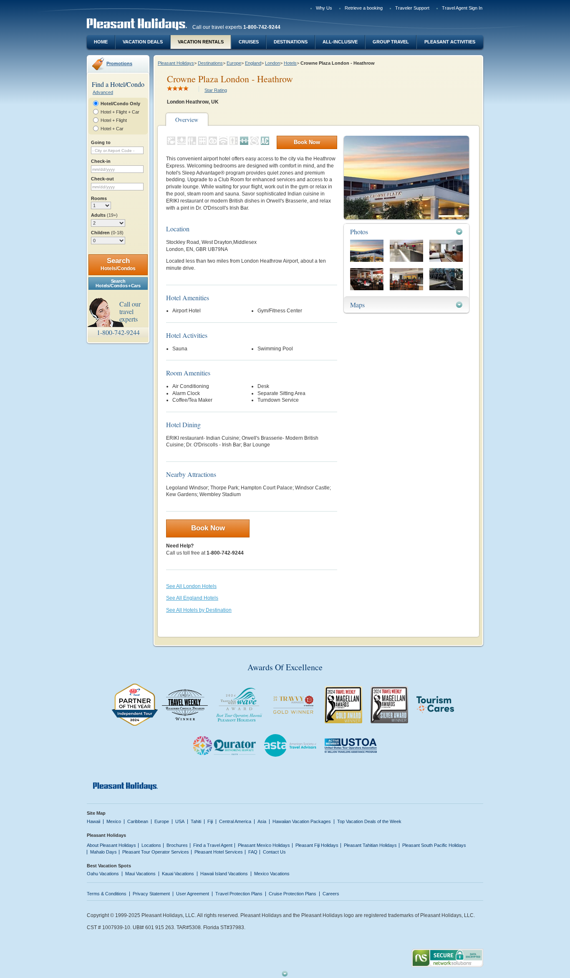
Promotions (119, 63)
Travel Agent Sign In (462, 7)
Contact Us (274, 851)
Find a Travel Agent (212, 845)
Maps (357, 304)
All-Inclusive (340, 41)
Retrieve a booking (364, 7)
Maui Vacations (140, 873)
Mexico (113, 821)
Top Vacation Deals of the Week (369, 821)
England (253, 63)
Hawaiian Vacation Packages (301, 821)
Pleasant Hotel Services (218, 851)
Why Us (324, 7)
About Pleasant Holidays (111, 845)
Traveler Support (412, 7)
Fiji (210, 821)
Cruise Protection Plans (292, 893)
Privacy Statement (151, 893)
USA (179, 821)
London (272, 63)
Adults (104, 215)
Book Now (307, 142)
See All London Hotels (191, 586)
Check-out (102, 178)
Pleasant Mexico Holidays (264, 845)
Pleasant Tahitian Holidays (370, 845)
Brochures (177, 845)
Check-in (101, 161)
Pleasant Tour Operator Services (155, 851)
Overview (186, 120)
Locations (151, 845)
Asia (261, 821)
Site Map (96, 813)
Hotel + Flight (114, 120)
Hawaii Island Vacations (224, 873)
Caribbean (137, 821)
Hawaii (93, 821)
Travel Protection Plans (238, 893)
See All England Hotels (192, 598)
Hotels (290, 63)
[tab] (406, 231)
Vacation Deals (143, 41)
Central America (235, 821)
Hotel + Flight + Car (120, 111)
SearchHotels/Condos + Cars (118, 283)
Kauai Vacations (178, 873)
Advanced (103, 92)
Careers (331, 893)
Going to (101, 142)
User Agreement (192, 893)
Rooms (99, 198)
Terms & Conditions (106, 893)
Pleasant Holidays (176, 63)
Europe (234, 63)
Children (107, 232)
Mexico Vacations (272, 873)
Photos (359, 231)
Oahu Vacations (103, 873)
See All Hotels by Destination (199, 610)
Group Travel (391, 41)
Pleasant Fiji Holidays (316, 845)
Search (118, 264)
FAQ (252, 851)
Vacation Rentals (201, 41)
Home (101, 41)
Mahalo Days (103, 851)
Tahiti (196, 821)
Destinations (291, 41)
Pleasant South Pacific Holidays (434, 845)
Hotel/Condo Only (120, 103)
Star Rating (215, 90)
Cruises (249, 41)
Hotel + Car (112, 128)
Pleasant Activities (449, 41)
